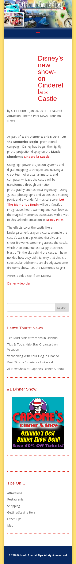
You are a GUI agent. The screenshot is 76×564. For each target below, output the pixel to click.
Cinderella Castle (37, 157)
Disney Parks (55, 220)
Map (10, 525)
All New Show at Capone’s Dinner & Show (35, 369)
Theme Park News (35, 116)
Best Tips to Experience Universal (30, 362)
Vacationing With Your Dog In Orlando (33, 356)
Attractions (14, 493)
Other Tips (14, 519)
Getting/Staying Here (21, 512)
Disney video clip (18, 283)
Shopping (13, 506)
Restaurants (15, 499)
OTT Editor (18, 111)
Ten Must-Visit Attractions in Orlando (32, 338)
